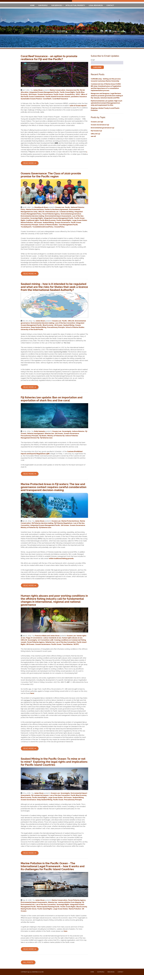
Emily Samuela (39, 431)
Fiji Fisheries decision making (42, 523)
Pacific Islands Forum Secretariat (58, 96)
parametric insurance (79, 96)
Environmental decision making (32, 216)
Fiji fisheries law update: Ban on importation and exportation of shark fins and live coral (51, 399)
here (32, 693)
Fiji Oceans (96, 131)
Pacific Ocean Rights (67, 92)
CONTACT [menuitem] (110, 5)
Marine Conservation (57, 90)
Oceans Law (59, 207)
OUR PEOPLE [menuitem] (43, 5)
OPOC (78, 94)
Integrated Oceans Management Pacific (44, 92)
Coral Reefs (47, 99)
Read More (28, 163)
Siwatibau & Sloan (41, 207)
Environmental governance (71, 214)
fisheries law (49, 433)
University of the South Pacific (32, 329)
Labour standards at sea (52, 638)
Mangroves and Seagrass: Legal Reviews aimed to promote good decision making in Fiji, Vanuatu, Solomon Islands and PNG (107, 96)
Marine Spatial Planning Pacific (48, 907)
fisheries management (35, 433)
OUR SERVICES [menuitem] (56, 5)
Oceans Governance (45, 94)
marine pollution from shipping (69, 902)
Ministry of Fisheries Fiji (56, 435)
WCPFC (76, 644)
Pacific (67, 207)
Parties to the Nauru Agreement (56, 209)
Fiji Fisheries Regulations (63, 523)
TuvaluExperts (26, 227)
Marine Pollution (27, 222)
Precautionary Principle (29, 225)
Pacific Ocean (59, 94)
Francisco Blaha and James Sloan (47, 635)
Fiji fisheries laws (46, 438)
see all (93, 136)
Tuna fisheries (67, 644)
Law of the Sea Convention (65, 323)
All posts (28, 962)
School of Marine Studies (48, 225)
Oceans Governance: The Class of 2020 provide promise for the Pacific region (51, 175)
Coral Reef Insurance (60, 99)
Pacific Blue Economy (48, 220)
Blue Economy (48, 325)
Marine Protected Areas (35, 209)
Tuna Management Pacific (68, 225)
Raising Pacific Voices (29, 909)
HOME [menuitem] (32, 5)
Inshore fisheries (78, 431)
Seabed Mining (48, 222)
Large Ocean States (79, 220)
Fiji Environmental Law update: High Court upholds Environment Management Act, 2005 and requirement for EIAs (106, 103)
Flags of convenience (34, 638)
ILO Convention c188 (45, 640)
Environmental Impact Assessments (58, 216)
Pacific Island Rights (63, 220)
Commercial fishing (66, 211)
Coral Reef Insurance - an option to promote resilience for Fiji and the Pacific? (49, 58)
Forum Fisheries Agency (51, 214)
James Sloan (38, 90)
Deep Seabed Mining (38, 327)
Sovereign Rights (36, 218)
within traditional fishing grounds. (61, 558)
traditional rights (32, 220)
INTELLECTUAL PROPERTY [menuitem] (75, 5)
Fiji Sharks (42, 435)
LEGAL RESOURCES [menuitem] (96, 5)
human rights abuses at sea (72, 638)
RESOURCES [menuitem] (111, 972)
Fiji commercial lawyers (40, 795)
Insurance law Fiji (72, 90)
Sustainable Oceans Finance (31, 99)
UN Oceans (32, 94)
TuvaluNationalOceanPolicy (42, 227)
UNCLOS (41, 211)
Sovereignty (66, 431)
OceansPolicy (70, 94)
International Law (51, 211)
